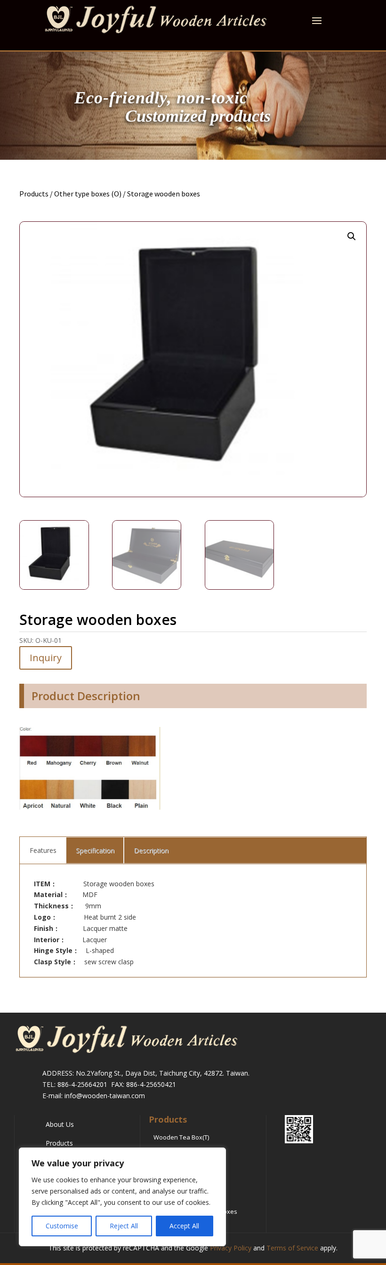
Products (33, 193)
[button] (351, 236)
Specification (95, 850)
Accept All (184, 1225)
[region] (122, 1197)
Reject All (124, 1225)
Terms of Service (292, 1247)
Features (43, 850)
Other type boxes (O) (87, 193)
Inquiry (46, 657)
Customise (62, 1225)
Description (151, 850)
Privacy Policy (230, 1247)
